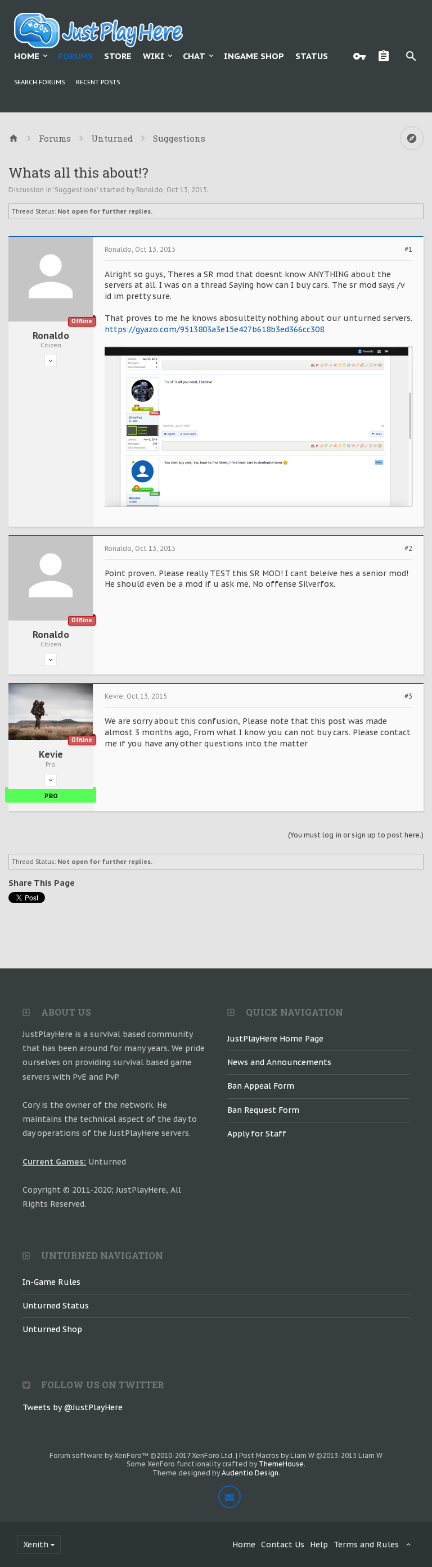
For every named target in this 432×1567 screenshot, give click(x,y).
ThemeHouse (281, 1464)
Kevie (51, 754)
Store (118, 56)
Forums (75, 56)
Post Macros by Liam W (310, 1455)
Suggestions (76, 189)
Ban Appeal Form (260, 1086)
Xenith (35, 1544)
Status (311, 56)
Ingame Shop (254, 56)
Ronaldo (149, 189)
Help (319, 1544)
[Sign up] (386, 56)
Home (26, 56)
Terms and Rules (366, 1544)
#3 (408, 696)
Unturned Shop (52, 1329)
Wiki (153, 56)
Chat (194, 56)
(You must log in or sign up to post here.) (356, 835)
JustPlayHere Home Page (275, 1039)
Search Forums (39, 82)
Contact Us (282, 1544)
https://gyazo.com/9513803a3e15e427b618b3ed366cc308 (214, 329)
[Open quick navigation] (412, 138)
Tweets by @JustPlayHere (72, 1407)
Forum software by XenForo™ (142, 1455)
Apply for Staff (256, 1134)
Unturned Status (55, 1306)
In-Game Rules (51, 1282)
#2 (408, 548)
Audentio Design (250, 1473)
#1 (408, 249)
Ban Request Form (263, 1110)
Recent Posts (98, 82)
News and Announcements (279, 1062)
